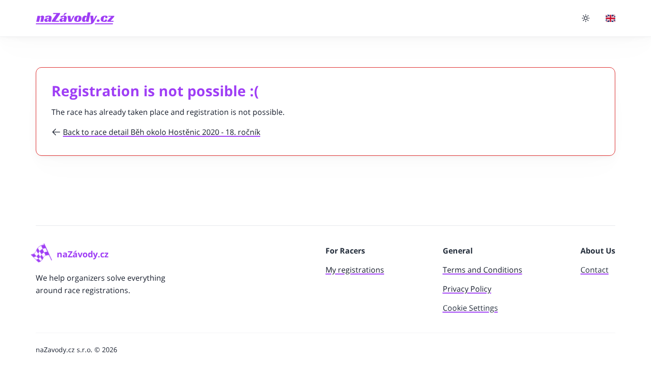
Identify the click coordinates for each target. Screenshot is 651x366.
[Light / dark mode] (585, 18)
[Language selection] (610, 18)
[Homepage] (75, 18)
